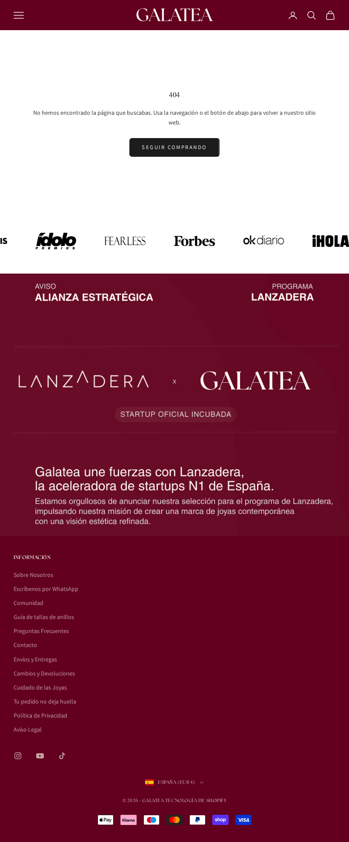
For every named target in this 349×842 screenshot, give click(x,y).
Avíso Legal (28, 729)
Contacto (25, 645)
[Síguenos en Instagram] (18, 756)
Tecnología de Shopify (196, 800)
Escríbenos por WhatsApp (46, 589)
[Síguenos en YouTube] (40, 756)
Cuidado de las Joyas (40, 687)
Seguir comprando (174, 147)
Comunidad (28, 603)
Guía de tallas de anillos (44, 617)
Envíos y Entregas (35, 659)
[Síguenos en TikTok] (62, 756)
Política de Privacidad (40, 715)
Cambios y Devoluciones (44, 673)
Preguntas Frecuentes (41, 631)
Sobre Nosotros (33, 575)
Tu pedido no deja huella (45, 701)
